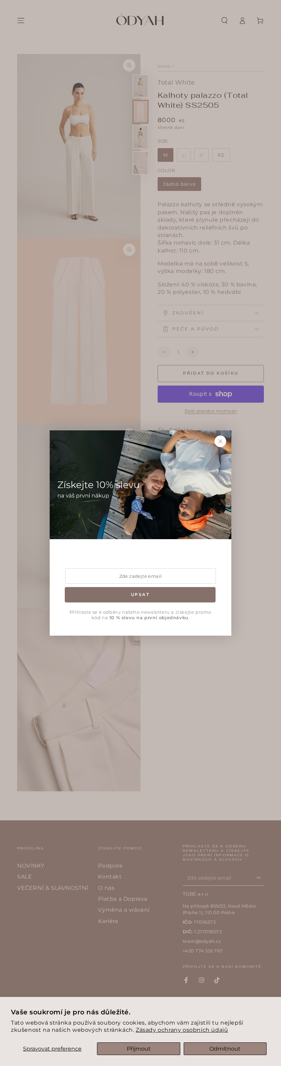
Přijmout (139, 1048)
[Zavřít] (220, 441)
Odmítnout (225, 1048)
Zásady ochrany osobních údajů (182, 1030)
